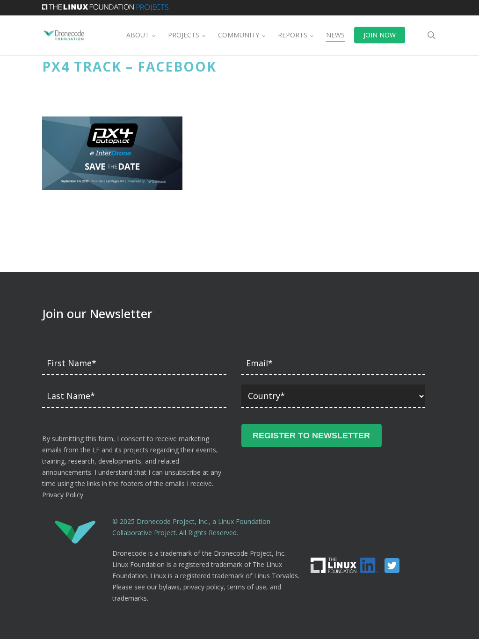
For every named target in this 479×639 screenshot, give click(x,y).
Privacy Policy (62, 494)
